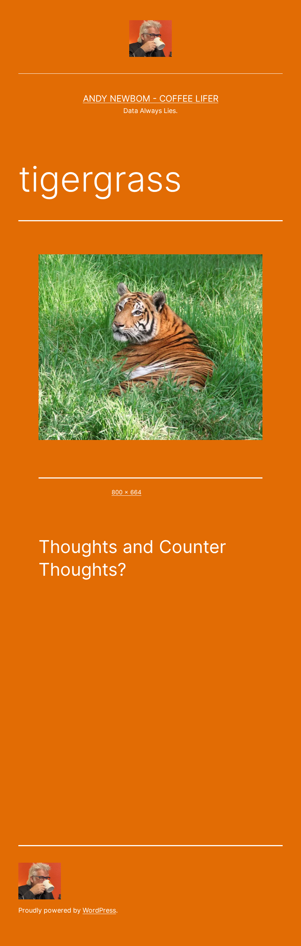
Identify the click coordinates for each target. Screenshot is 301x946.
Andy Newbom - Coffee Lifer (150, 98)
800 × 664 (126, 492)
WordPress (99, 910)
